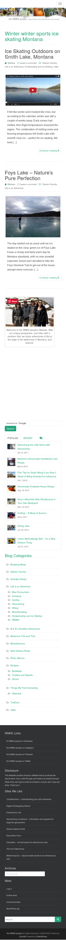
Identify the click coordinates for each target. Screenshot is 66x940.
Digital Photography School (18, 805)
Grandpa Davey (18, 579)
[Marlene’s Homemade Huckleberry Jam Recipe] (11, 462)
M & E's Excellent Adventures (25, 628)
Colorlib (22, 936)
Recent (28, 438)
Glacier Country (49, 62)
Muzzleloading (19, 611)
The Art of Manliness (15, 848)
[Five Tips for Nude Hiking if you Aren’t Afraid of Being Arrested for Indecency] (11, 475)
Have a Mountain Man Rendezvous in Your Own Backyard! (36, 501)
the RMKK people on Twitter (18, 761)
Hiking (15, 607)
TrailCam (15, 702)
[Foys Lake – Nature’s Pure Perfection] (33, 216)
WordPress (42, 936)
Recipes (14, 665)
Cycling (15, 599)
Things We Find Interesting (24, 687)
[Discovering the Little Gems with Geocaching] (11, 448)
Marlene (11, 62)
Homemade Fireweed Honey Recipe (35, 486)
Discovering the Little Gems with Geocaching (33, 446)
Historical (16, 693)
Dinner (15, 679)
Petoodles (10, 842)
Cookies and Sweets (22, 675)
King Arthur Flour (13, 835)
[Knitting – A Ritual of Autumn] (11, 516)
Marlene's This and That (22, 636)
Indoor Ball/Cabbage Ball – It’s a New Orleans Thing (36, 540)
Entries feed (11, 895)
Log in (9, 888)
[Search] (58, 919)
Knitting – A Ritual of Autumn (31, 513)
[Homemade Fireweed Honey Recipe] (11, 489)
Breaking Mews (18, 564)
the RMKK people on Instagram (20, 747)
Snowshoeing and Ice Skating (38, 66)
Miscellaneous (17, 643)
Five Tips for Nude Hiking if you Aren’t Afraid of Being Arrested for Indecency (36, 474)
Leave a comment (28, 62)
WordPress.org (12, 908)
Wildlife (15, 619)
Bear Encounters (20, 592)
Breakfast (17, 671)
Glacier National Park (15, 829)
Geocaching (18, 603)
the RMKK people (14, 933)
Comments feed (13, 902)
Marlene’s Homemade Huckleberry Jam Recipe (37, 460)
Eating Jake (23, 525)
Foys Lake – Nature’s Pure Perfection (29, 175)
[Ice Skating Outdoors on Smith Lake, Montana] (33, 90)
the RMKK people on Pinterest (19, 754)
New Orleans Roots (20, 650)
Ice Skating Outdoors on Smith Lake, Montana (32, 53)
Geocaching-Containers (16, 819)
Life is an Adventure (14, 66)
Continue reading (48, 150)
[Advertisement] (33, 383)
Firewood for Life (13, 812)
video (56, 66)
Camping (16, 596)
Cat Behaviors (12, 799)
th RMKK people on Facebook (19, 741)
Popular (12, 438)
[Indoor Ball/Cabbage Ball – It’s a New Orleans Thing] (11, 542)
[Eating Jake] (11, 529)
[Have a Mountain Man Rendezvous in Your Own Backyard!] (11, 502)
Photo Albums (17, 658)
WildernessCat (12, 855)
